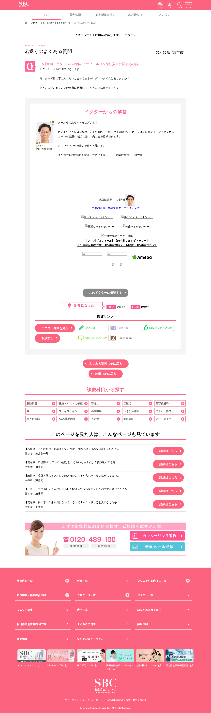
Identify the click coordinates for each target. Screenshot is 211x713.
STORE (169, 7)
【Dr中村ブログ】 (146, 245)
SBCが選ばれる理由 (149, 610)
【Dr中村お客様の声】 (90, 245)
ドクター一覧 (145, 595)
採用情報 (142, 624)
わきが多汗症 (131, 411)
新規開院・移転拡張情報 (31, 595)
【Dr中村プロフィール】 (99, 240)
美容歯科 (128, 419)
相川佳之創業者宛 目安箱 (31, 624)
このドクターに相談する (105, 292)
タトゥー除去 (163, 411)
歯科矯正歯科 (104, 14)
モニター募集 (25, 610)
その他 (95, 419)
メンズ (163, 14)
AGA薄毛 (133, 14)
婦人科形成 (33, 419)
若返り (34, 23)
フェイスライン (68, 411)
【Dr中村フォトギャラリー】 (131, 240)
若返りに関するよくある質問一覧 (55, 23)
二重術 (127, 403)
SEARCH (178, 7)
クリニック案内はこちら (151, 581)
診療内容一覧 (25, 581)
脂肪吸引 (32, 403)
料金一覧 (82, 581)
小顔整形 (96, 411)
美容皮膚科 (76, 14)
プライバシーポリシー (94, 699)
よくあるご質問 (86, 624)
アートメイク (163, 419)
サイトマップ (71, 699)
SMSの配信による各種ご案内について (127, 699)
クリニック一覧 (86, 595)
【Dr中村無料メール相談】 (120, 245)
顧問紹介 (22, 639)
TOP (46, 14)
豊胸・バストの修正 (71, 403)
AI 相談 (160, 7)
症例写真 (82, 610)
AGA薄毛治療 (67, 419)
